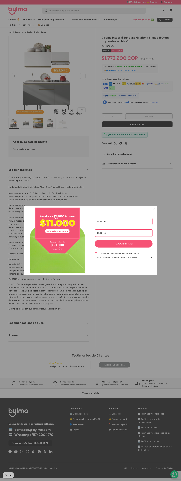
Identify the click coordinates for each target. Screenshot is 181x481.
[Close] (153, 209)
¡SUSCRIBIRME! (124, 243)
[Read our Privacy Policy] (151, 257)
